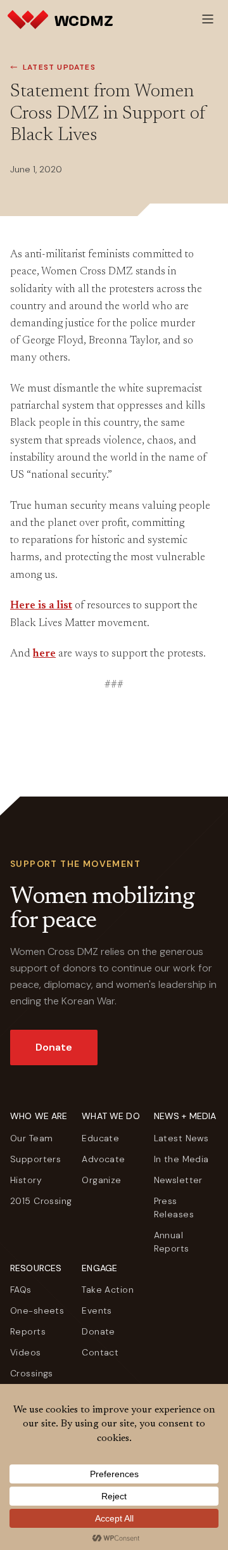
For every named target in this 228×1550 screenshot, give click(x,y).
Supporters (35, 1159)
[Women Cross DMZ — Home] (60, 19)
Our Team (31, 1138)
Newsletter (178, 1180)
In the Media (181, 1159)
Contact (100, 1352)
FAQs (21, 1289)
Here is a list (41, 606)
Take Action (108, 1289)
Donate (53, 1047)
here (44, 654)
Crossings (31, 1373)
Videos (25, 1352)
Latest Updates (59, 67)
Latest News (181, 1138)
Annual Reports (171, 1241)
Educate (100, 1138)
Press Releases (174, 1207)
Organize (101, 1180)
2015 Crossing (41, 1201)
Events (97, 1310)
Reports (28, 1331)
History (26, 1180)
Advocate (103, 1159)
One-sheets (37, 1310)
